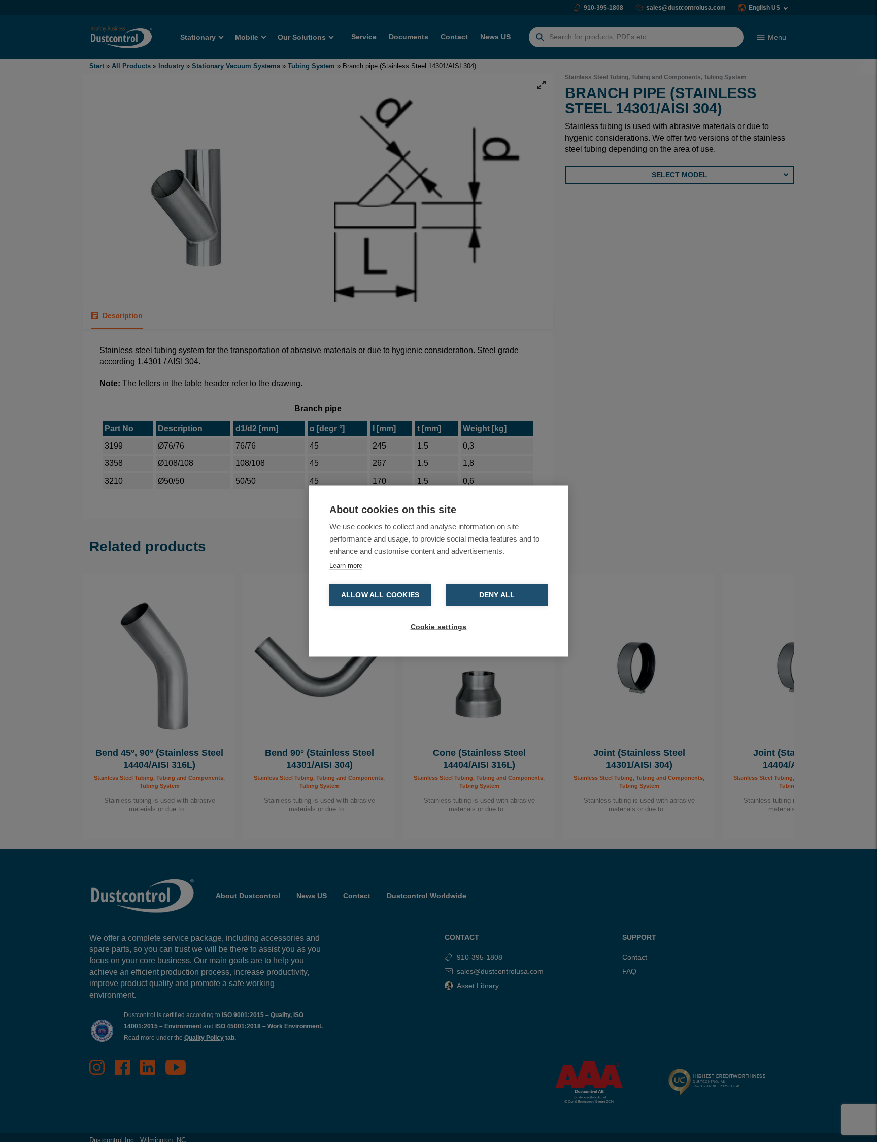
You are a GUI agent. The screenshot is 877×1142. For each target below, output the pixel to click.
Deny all (497, 595)
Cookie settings (439, 627)
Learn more (345, 565)
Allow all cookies (380, 595)
